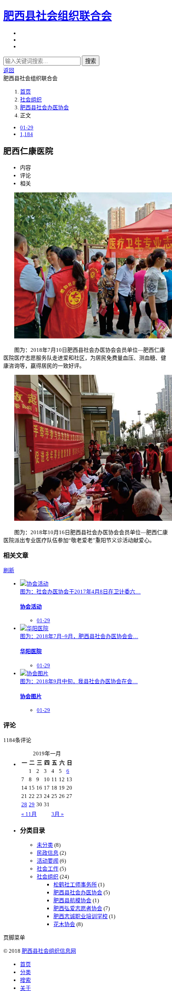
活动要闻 (47, 861)
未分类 (45, 845)
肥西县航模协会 (72, 900)
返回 (8, 70)
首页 (25, 91)
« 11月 (29, 814)
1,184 (26, 134)
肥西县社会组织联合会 (57, 16)
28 (24, 804)
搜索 (90, 61)
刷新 (8, 570)
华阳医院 (31, 651)
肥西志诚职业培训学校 (80, 916)
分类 (25, 972)
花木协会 (64, 924)
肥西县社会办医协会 (44, 107)
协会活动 (31, 606)
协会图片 (31, 696)
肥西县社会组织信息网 (49, 951)
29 (32, 804)
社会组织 (31, 99)
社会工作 (47, 869)
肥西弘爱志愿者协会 (77, 908)
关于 (25, 988)
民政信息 (47, 853)
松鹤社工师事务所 (75, 884)
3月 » (57, 814)
